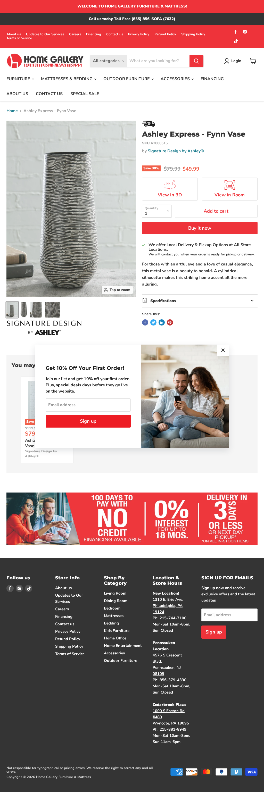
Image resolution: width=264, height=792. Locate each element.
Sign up (88, 421)
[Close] (223, 350)
